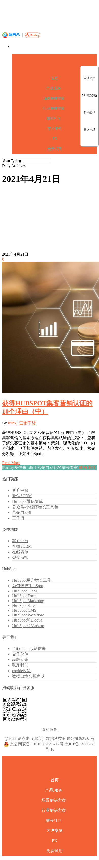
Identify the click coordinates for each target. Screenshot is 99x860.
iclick (12, 423)
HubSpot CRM (24, 591)
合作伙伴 (20, 654)
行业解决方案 (53, 108)
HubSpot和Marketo (28, 626)
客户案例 (54, 129)
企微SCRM (22, 546)
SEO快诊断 (89, 95)
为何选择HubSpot (27, 586)
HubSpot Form (24, 596)
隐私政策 (49, 730)
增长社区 (54, 119)
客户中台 (20, 490)
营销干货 (27, 423)
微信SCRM (22, 496)
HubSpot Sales (24, 605)
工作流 (18, 518)
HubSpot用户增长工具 (31, 580)
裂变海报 (20, 557)
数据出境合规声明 (28, 676)
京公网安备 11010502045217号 (37, 744)
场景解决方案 (53, 98)
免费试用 (54, 149)
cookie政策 (21, 670)
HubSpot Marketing (28, 601)
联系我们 (87, 467)
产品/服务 (53, 88)
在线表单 (20, 552)
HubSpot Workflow (28, 615)
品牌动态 (20, 659)
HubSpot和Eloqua (27, 620)
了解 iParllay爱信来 (29, 648)
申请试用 (90, 78)
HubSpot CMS (24, 610)
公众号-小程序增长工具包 (35, 507)
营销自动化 (22, 512)
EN (54, 139)
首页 (54, 78)
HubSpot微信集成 (27, 501)
